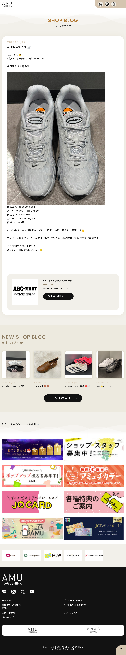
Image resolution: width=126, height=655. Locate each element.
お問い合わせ (8, 612)
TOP (4, 424)
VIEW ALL (63, 398)
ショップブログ (16, 424)
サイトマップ (8, 617)
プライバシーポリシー (74, 600)
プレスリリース (70, 612)
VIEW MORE (56, 296)
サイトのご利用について (75, 604)
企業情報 (6, 600)
